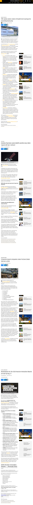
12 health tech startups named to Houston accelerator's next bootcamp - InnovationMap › (8, 126)
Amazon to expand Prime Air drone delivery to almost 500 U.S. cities (27, 194)
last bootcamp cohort (9, 115)
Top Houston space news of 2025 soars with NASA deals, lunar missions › (8, 239)
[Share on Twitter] (4, 25)
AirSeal (4, 67)
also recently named (12, 116)
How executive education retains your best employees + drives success (27, 224)
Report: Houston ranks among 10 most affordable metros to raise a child (27, 68)
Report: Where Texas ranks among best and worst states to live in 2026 (27, 425)
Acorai (4, 55)
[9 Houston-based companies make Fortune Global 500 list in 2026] (9, 274)
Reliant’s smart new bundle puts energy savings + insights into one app (27, 339)
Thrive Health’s (5, 107)
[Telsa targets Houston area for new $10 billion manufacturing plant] (21, 305)
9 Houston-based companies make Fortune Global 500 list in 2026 (15, 260)
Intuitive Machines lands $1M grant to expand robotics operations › (8, 240)
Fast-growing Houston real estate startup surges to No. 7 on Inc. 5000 (28, 299)
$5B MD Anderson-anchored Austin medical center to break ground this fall (27, 188)
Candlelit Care (5, 74)
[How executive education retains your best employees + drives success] (21, 224)
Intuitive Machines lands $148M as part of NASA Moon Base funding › (8, 241)
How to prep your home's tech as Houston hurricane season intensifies (27, 455)
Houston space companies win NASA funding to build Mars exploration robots (27, 63)
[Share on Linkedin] (5, 25)
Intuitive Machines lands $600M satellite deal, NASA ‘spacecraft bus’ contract (15, 144)
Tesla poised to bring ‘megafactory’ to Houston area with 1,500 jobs (28, 310)
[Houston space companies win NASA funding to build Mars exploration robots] (21, 62)
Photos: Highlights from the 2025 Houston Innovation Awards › (7, 500)
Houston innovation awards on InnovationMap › (6, 502)
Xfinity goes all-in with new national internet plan (27, 444)
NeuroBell (4, 84)
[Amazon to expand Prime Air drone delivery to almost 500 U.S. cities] (21, 194)
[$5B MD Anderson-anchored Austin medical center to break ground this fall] (21, 188)
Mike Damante (2, 263)
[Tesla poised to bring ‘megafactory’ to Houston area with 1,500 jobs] (21, 310)
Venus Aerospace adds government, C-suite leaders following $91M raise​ (27, 88)
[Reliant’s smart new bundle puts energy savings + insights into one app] (21, 340)
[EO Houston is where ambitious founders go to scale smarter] (21, 219)
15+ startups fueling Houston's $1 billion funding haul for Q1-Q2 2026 (28, 98)
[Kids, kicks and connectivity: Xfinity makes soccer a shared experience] (21, 329)
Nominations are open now (5, 402)
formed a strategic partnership (12, 121)
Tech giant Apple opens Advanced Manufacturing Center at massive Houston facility (27, 183)
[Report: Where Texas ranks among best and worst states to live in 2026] (21, 425)
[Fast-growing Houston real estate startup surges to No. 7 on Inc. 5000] (21, 299)
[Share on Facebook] (2, 25)
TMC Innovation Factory (11, 44)
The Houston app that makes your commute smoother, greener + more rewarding (27, 450)
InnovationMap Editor (3, 375)
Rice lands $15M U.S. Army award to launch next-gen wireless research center (28, 419)
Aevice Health (10, 62)
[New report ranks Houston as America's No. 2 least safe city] (21, 93)
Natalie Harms (4, 22)
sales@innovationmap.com (5, 462)
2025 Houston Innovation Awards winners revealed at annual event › (8, 501)
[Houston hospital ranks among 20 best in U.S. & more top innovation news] (21, 414)
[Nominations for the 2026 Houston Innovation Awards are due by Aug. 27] (9, 388)
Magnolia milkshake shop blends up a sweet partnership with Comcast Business (27, 335)
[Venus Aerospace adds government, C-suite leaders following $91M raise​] (21, 87)
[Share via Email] (7, 25)
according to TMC (3, 53)
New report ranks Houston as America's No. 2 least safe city (27, 93)
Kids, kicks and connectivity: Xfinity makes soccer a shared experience (28, 329)
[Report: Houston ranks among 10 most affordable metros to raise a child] (21, 68)
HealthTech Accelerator (5, 45)
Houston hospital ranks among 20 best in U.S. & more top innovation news (27, 414)
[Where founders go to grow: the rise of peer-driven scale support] (21, 213)
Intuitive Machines (5, 165)
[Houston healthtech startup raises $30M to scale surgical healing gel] (21, 57)
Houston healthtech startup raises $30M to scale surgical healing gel (27, 57)
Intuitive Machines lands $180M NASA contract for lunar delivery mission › (8, 242)
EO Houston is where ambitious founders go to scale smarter (27, 218)
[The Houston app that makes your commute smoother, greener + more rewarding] (21, 449)
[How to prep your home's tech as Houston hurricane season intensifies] (21, 455)
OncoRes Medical (12, 88)
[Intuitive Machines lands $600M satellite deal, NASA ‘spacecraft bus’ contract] (9, 157)
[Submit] (32, 1)
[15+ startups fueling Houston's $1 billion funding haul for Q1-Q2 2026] (21, 98)
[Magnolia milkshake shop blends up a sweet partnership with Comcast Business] (21, 335)
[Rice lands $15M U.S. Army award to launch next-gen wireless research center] (21, 419)
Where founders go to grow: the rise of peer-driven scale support (27, 213)
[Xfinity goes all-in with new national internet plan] (21, 444)
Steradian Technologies (14, 93)
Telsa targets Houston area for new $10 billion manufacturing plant (28, 304)
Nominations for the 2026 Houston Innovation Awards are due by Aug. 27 (16, 372)
